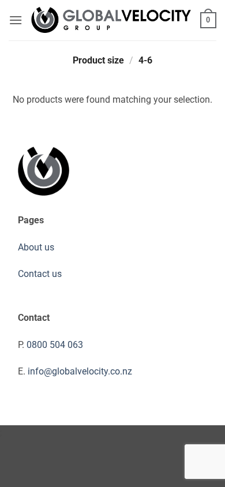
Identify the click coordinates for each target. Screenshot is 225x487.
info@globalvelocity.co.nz (80, 371)
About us (36, 247)
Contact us (40, 273)
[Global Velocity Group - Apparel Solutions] (111, 20)
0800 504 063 (55, 344)
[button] (15, 20)
